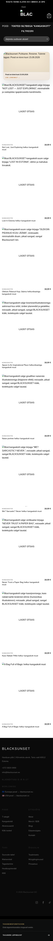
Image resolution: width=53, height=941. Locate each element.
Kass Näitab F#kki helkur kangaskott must (20, 656)
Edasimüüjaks (34, 830)
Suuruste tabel (8, 855)
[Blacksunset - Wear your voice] (26, 16)
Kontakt (32, 835)
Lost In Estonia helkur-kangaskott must (18, 221)
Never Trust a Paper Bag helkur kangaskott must (20, 583)
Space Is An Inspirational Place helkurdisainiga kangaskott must (22, 366)
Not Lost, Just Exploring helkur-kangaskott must (20, 148)
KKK (4, 873)
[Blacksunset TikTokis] (50, 902)
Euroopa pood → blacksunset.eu (17, 792)
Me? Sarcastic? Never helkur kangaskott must (22, 511)
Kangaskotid (7, 821)
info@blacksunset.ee (11, 772)
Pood (5, 26)
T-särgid (5, 817)
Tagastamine (7, 864)
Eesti (24, 7)
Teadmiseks (34, 855)
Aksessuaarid (8, 826)
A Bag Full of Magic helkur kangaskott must (20, 727)
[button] (3, 16)
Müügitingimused (36, 859)
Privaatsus (33, 864)
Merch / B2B (34, 821)
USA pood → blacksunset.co (15, 795)
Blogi (31, 826)
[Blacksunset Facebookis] (43, 902)
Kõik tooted (7, 830)
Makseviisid (7, 859)
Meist (31, 817)
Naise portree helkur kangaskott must (18, 438)
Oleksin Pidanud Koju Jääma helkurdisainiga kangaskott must (21, 293)
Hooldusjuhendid (9, 868)
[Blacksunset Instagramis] (36, 902)
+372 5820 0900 (9, 768)
